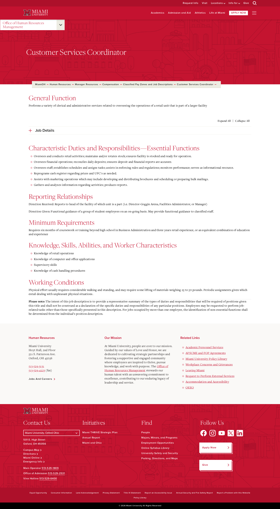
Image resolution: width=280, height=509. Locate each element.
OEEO (190, 387)
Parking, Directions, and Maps (159, 458)
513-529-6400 (48, 478)
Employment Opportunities (157, 442)
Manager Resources (86, 84)
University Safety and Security (159, 453)
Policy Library (140, 498)
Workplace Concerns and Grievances (209, 364)
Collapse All (242, 121)
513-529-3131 (36, 366)
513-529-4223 (37, 370)
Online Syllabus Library (155, 448)
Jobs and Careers (40, 379)
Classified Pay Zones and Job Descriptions (148, 84)
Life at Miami (217, 12)
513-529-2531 (56, 473)
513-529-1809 (50, 468)
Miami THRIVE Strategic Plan (100, 432)
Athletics (200, 12)
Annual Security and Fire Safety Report (194, 493)
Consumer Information (61, 493)
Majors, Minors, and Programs (159, 437)
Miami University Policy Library (206, 359)
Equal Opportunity (38, 493)
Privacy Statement (111, 493)
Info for (233, 3)
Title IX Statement (132, 493)
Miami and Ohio (92, 442)
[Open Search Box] (255, 3)
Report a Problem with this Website (233, 493)
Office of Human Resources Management (23, 25)
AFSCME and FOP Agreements (206, 353)
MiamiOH (40, 84)
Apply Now (238, 12)
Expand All (224, 121)
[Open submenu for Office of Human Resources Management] (61, 25)
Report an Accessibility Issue (158, 493)
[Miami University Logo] (35, 13)
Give (246, 3)
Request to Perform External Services (210, 376)
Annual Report (91, 437)
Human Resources (60, 84)
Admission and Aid (179, 12)
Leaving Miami (195, 370)
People (145, 432)
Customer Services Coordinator (195, 84)
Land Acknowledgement (87, 493)
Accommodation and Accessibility (207, 381)
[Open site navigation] (254, 13)
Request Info (190, 3)
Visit (204, 3)
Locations (217, 3)
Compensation (110, 84)
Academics (157, 12)
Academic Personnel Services (204, 347)
